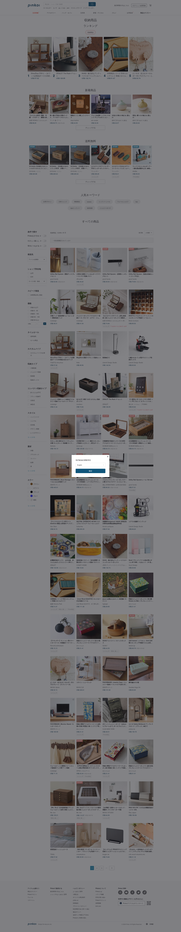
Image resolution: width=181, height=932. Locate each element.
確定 (90, 471)
